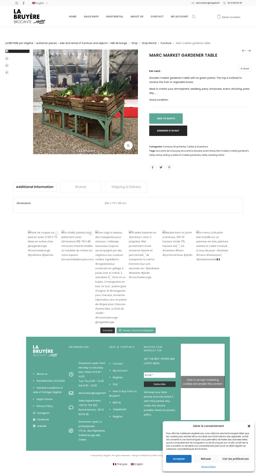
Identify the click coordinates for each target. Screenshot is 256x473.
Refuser (206, 459)
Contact (157, 16)
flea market (222, 150)
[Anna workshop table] (244, 50)
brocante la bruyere (191, 150)
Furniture (166, 43)
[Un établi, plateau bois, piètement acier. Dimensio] (77, 246)
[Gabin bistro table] (249, 50)
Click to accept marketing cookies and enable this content (202, 382)
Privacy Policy (208, 466)
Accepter (179, 459)
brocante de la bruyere (168, 150)
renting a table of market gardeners (182, 154)
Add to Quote (166, 118)
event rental (209, 150)
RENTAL (117, 402)
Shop (134, 43)
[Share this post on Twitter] (161, 167)
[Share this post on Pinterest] (169, 167)
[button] (249, 426)
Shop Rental (114, 16)
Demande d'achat (168, 130)
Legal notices (45, 399)
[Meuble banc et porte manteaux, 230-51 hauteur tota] (178, 246)
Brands (80, 187)
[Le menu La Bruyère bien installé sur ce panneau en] (212, 246)
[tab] (34, 187)
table (204, 154)
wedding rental (216, 154)
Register (118, 377)
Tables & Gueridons (197, 146)
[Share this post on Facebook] (152, 167)
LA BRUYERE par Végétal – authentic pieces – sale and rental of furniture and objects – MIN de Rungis (66, 43)
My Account (179, 16)
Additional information (34, 187)
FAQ (115, 384)
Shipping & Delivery (126, 187)
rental (159, 154)
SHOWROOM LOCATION (51, 381)
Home (72, 16)
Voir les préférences (235, 459)
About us (136, 16)
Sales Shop (91, 16)
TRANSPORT (120, 409)
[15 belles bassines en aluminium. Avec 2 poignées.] (145, 255)
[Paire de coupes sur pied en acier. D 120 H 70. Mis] (44, 246)
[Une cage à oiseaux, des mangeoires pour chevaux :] (111, 278)
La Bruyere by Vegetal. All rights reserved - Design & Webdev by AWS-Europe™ (128, 455)
